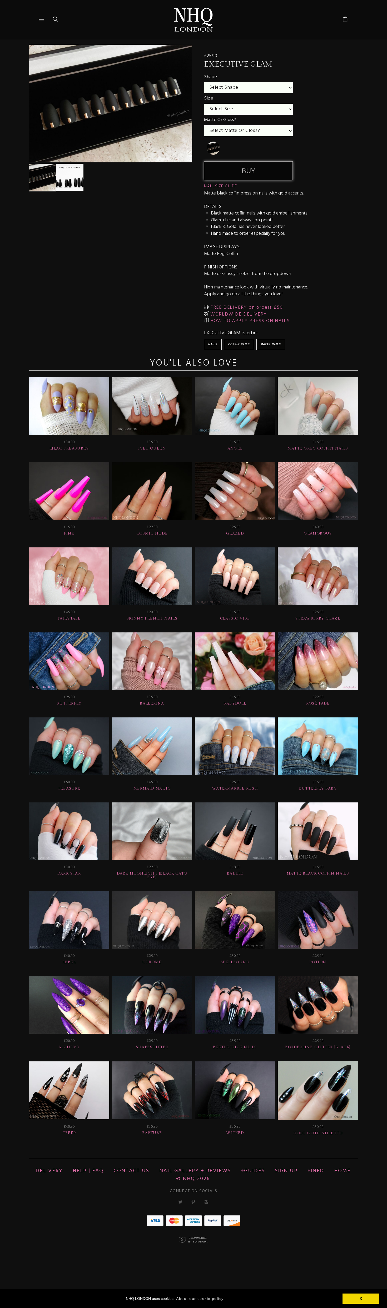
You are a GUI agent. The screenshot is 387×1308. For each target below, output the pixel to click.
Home (342, 1171)
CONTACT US (131, 1171)
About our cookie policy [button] (200, 1298)
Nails (212, 344)
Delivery (49, 1171)
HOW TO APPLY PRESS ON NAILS (249, 321)
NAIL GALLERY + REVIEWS (195, 1171)
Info (317, 1171)
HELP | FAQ (88, 1171)
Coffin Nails (239, 344)
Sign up (286, 1171)
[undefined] (213, 148)
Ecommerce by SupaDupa (198, 1239)
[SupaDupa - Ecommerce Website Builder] (182, 1240)
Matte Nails (271, 344)
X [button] (361, 1298)
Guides (254, 1171)
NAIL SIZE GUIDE (220, 186)
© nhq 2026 (193, 1179)
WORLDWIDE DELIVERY (238, 314)
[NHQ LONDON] (193, 20)
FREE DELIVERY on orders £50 (246, 307)
